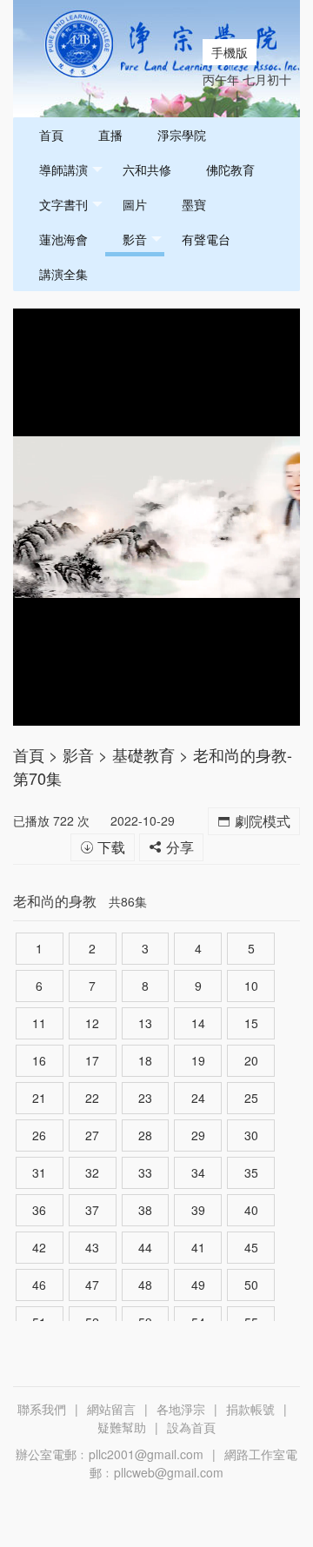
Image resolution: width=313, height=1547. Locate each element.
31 (39, 1172)
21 (39, 1097)
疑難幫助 (121, 1427)
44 (145, 1247)
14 (198, 1023)
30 (251, 1135)
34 (198, 1172)
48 (145, 1284)
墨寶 (194, 204)
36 (39, 1209)
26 (39, 1135)
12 (92, 1023)
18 (145, 1060)
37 (92, 1209)
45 (251, 1247)
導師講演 (63, 169)
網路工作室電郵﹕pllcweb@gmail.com (193, 1463)
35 (251, 1172)
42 (39, 1247)
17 (92, 1060)
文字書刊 (63, 204)
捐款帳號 (250, 1409)
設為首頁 (191, 1427)
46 (39, 1284)
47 (92, 1284)
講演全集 (63, 273)
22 (92, 1097)
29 (198, 1135)
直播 (110, 134)
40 (251, 1209)
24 (198, 1097)
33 (145, 1172)
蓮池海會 (63, 239)
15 (251, 1023)
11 (39, 1023)
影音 (135, 239)
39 (198, 1209)
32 (92, 1172)
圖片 (135, 204)
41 (198, 1247)
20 (251, 1060)
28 (145, 1135)
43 (92, 1247)
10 (251, 985)
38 (145, 1209)
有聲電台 (206, 239)
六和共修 (147, 169)
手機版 (229, 52)
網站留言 (111, 1409)
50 (251, 1284)
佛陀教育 (230, 169)
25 (251, 1097)
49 (198, 1284)
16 (39, 1060)
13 (145, 1023)
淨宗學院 (181, 134)
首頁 (51, 134)
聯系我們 (41, 1409)
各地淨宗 (180, 1409)
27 (92, 1135)
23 (145, 1097)
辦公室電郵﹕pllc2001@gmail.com (109, 1454)
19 (198, 1060)
